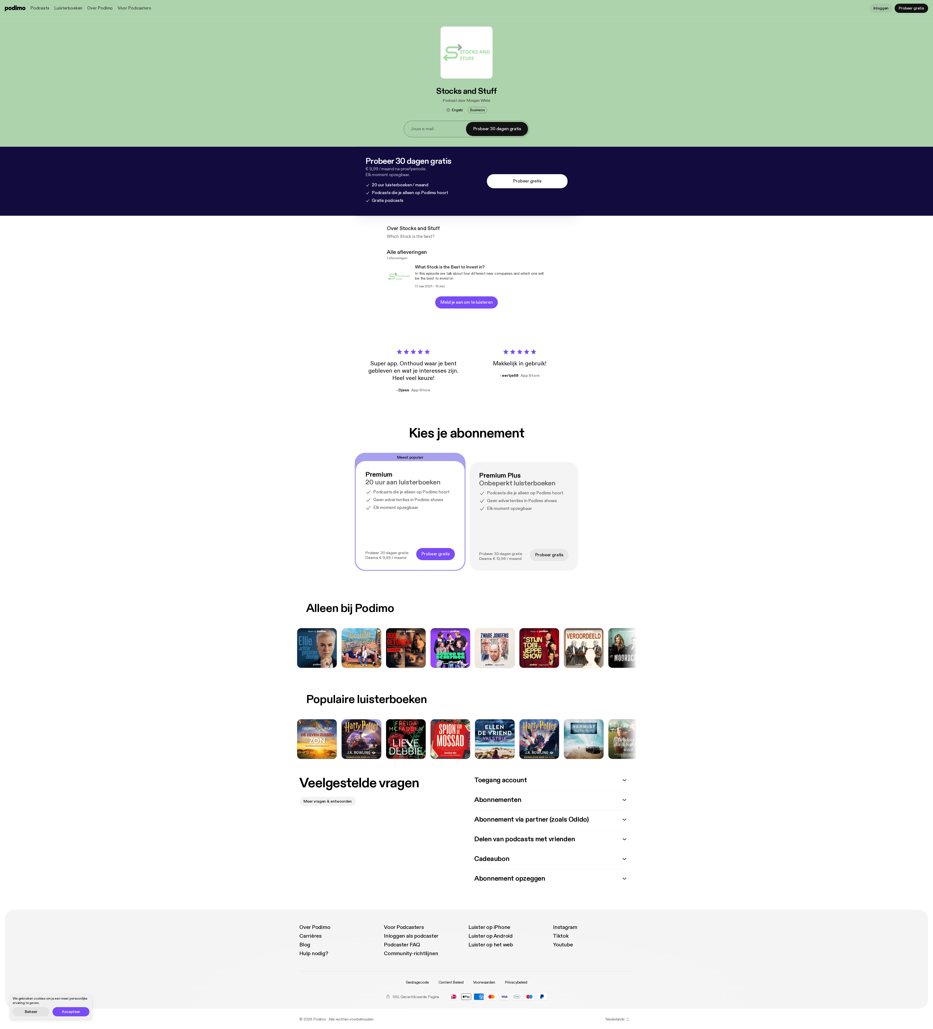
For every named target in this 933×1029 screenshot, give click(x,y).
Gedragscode (417, 982)
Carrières (310, 936)
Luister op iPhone (489, 927)
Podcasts (39, 8)
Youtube (563, 944)
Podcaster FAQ (402, 944)
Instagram (565, 927)
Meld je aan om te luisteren (466, 302)
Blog (304, 944)
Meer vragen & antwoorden (327, 801)
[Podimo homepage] (15, 8)
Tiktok (561, 936)
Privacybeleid (516, 982)
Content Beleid (451, 982)
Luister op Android (490, 936)
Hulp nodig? (313, 953)
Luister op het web (490, 944)
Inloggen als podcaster (411, 936)
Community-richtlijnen (411, 953)
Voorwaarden (484, 982)
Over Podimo (100, 8)
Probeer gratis (911, 8)
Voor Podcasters (134, 8)
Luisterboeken (68, 8)
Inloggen (881, 8)
